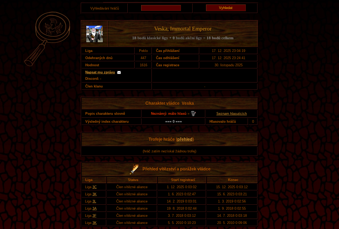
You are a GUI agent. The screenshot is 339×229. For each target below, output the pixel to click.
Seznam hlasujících (231, 114)
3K (94, 194)
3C (94, 187)
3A (94, 208)
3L (94, 201)
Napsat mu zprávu (100, 72)
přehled (185, 139)
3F (94, 216)
